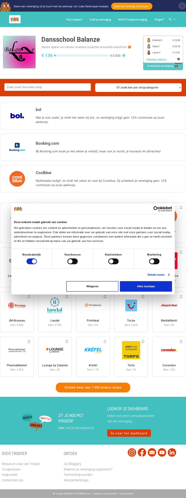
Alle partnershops (76, 480)
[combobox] (47, 87)
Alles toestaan (146, 286)
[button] (172, 19)
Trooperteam (11, 469)
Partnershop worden (78, 475)
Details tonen (156, 274)
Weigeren (92, 286)
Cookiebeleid (126, 493)
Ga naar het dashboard (129, 433)
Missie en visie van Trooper (21, 464)
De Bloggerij (72, 464)
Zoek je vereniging (100, 19)
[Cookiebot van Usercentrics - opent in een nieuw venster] (156, 209)
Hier (61, 428)
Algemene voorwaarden (105, 493)
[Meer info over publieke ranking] (178, 59)
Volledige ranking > (156, 59)
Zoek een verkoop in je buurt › (132, 6)
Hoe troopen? (74, 19)
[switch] (72, 261)
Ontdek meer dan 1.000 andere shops (93, 387)
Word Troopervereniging (132, 19)
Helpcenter (10, 475)
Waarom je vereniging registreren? (88, 469)
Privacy (87, 493)
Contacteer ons (12, 480)
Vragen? (159, 19)
